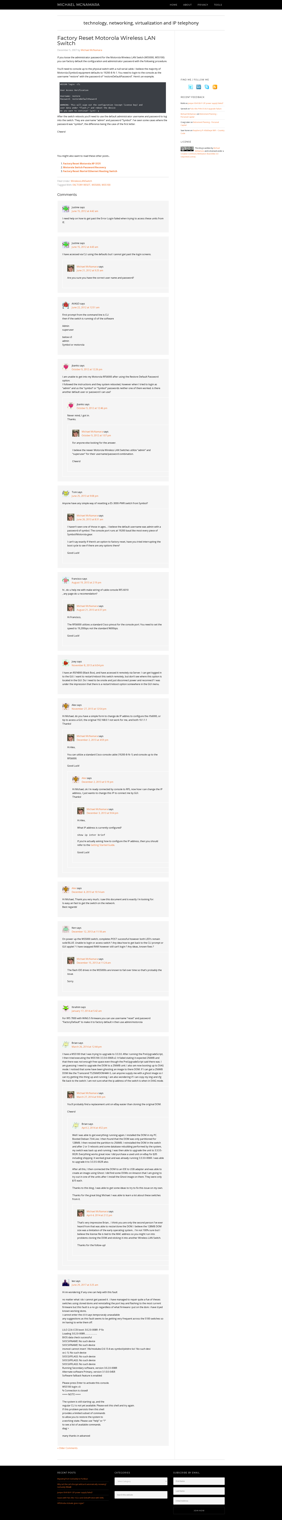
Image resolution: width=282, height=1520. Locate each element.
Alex (84, 778)
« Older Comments (67, 1448)
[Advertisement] (110, 144)
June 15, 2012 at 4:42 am (85, 211)
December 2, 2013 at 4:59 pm (92, 740)
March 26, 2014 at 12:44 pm (87, 1046)
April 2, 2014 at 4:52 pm (94, 1127)
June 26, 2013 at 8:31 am (90, 519)
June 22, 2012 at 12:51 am (85, 307)
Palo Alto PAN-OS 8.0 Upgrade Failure (205, 108)
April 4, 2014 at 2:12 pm (99, 1215)
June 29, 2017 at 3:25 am (85, 1284)
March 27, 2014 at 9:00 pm (91, 1097)
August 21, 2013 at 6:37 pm (91, 609)
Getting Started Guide (102, 845)
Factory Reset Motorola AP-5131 (82, 163)
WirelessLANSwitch (81, 181)
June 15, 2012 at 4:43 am (85, 247)
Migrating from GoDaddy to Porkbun (72, 1479)
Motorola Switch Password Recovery (84, 167)
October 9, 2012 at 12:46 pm (92, 408)
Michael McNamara (78, 4)
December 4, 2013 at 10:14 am (88, 892)
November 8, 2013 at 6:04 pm (88, 665)
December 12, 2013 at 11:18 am (89, 931)
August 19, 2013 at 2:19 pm (86, 582)
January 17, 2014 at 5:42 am (87, 1011)
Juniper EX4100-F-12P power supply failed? (205, 103)
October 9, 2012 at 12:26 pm (87, 369)
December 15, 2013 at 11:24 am (94, 962)
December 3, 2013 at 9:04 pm (102, 813)
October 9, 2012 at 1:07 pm (96, 435)
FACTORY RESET (81, 184)
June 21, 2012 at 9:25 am (90, 270)
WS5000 (96, 184)
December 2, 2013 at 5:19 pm (97, 781)
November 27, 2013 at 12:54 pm (89, 708)
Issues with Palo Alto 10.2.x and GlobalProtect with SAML (80, 1498)
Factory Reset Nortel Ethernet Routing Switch (90, 171)
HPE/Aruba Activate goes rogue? (70, 1503)
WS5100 (106, 184)
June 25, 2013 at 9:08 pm (85, 496)
